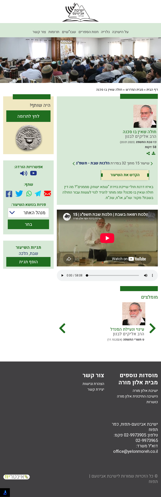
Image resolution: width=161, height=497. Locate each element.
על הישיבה (120, 32)
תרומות (53, 32)
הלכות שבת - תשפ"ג (93, 163)
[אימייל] (47, 193)
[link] (112, 163)
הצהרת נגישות (93, 384)
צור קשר (39, 32)
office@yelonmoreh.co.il (135, 451)
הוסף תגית (28, 262)
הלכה (23, 253)
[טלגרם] (38, 193)
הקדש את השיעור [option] (125, 175)
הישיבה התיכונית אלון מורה (137, 396)
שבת (34, 253)
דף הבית (152, 89)
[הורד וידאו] (33, 173)
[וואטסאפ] (29, 193)
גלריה (105, 32)
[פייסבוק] (9, 193)
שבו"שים (69, 32)
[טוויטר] (19, 193)
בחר (28, 224)
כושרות (152, 402)
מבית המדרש (134, 89)
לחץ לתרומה (28, 116)
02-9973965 (147, 441)
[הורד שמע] (23, 173)
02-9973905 (135, 435)
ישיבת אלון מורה (145, 391)
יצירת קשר (95, 389)
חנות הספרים (88, 32)
